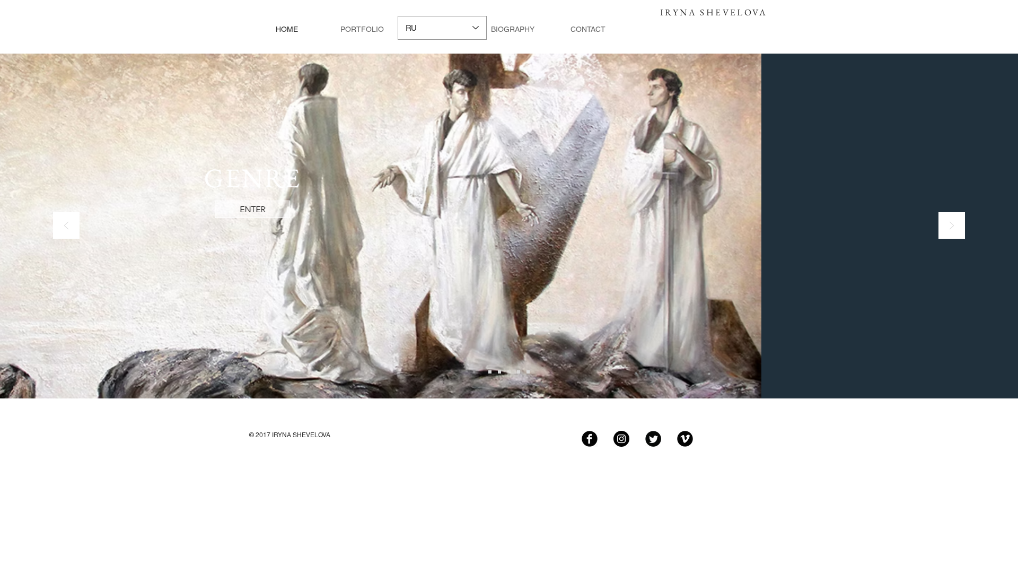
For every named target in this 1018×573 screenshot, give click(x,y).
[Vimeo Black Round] (685, 439)
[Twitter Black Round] (653, 439)
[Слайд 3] (509, 372)
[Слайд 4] (518, 372)
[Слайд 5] (528, 372)
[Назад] (66, 226)
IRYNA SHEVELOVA (713, 12)
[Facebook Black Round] (590, 439)
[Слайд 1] (490, 372)
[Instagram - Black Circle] (621, 439)
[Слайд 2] (499, 372)
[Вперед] (951, 226)
